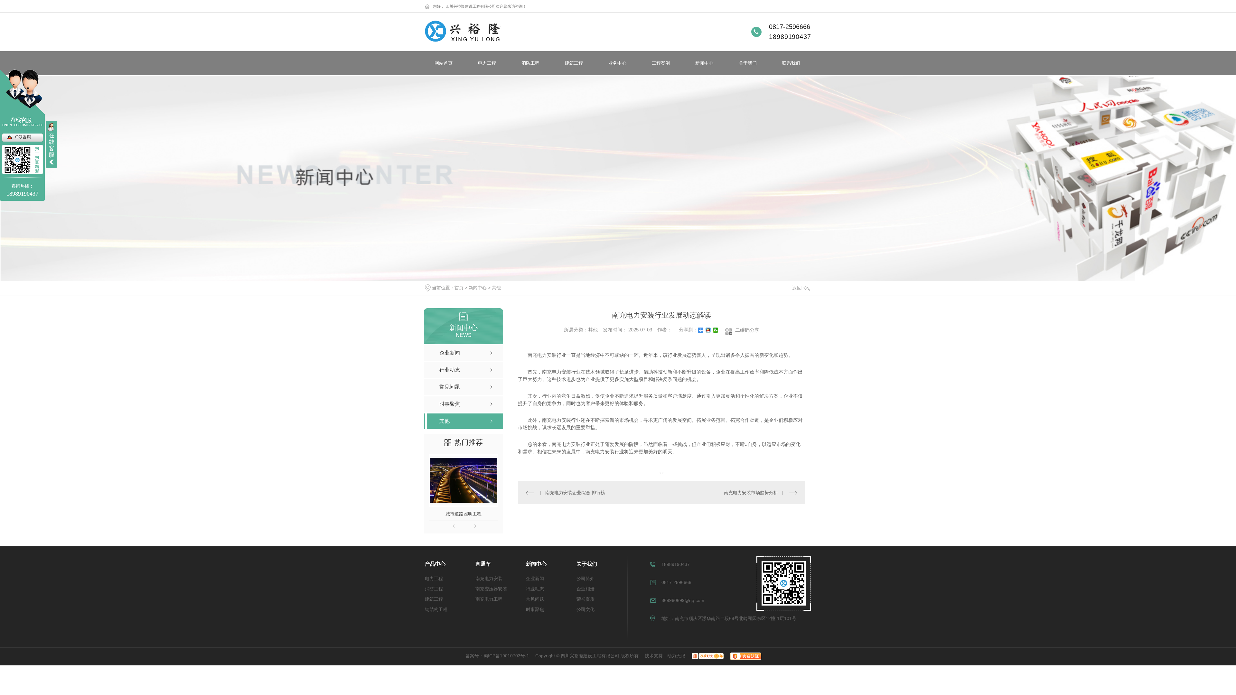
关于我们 (748, 63)
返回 (797, 288)
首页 (459, 287)
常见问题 (535, 599)
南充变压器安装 (491, 589)
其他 (496, 287)
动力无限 (676, 655)
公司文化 (585, 609)
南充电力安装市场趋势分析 (751, 492)
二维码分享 (747, 330)
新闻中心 (704, 63)
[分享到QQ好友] (708, 330)
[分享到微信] (715, 330)
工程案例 (661, 63)
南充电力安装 (488, 578)
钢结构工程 (436, 609)
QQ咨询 (23, 136)
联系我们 (791, 63)
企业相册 (585, 589)
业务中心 (617, 63)
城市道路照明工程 (463, 513)
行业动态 (535, 589)
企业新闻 (535, 578)
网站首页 (444, 63)
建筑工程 (574, 63)
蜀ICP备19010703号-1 (506, 655)
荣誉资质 (585, 599)
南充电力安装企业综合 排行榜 (575, 492)
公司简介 (585, 578)
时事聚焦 (535, 609)
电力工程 (487, 63)
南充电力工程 (488, 599)
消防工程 (530, 63)
